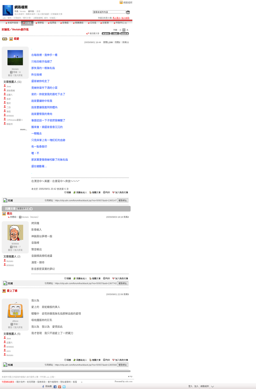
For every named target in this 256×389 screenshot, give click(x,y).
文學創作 (17, 18)
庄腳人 (9, 95)
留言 (10, 75)
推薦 (125, 42)
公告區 (93, 23)
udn (4, 18)
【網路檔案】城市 (40, 18)
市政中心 (121, 23)
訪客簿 (105, 23)
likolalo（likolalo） (31, 217)
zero (8, 351)
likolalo (23, 11)
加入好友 (18, 75)
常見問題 (31, 382)
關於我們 (20, 382)
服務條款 (41, 382)
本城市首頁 (12, 23)
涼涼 (38, 11)
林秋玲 (9, 124)
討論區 (28, 23)
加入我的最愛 (43, 14)
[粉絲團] (43, 386)
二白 (8, 107)
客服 (75, 382)
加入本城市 (19, 14)
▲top (130, 376)
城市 (9, 18)
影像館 (65, 23)
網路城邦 (127, 2)
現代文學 (27, 18)
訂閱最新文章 (56, 14)
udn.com (128, 381)
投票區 (52, 23)
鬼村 (8, 103)
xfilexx (15, 321)
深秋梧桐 (10, 91)
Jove (8, 86)
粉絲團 (48, 386)
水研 (8, 99)
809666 (10, 116)
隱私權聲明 (65, 382)
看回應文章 (94, 33)
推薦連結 (79, 23)
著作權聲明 (53, 382)
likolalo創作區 (20, 29)
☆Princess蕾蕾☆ (14, 120)
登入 (190, 386)
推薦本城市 (31, 14)
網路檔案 (21, 7)
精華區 (40, 23)
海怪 (8, 111)
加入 (196, 386)
